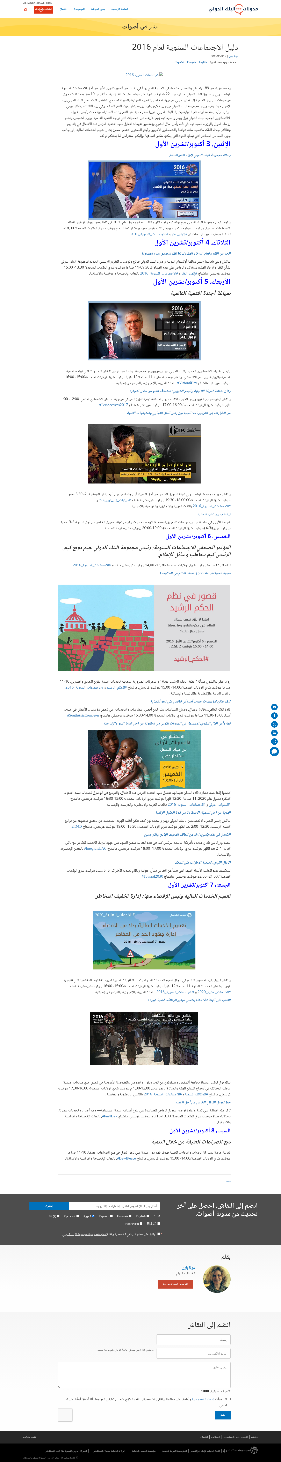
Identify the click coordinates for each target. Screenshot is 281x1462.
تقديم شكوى (29, 1437)
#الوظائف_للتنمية (196, 1095)
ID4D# (76, 827)
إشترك (48, 1206)
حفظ (223, 1415)
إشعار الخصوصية (203, 1399)
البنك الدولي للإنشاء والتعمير (205, 1451)
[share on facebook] (274, 715)
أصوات (130, 27)
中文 (52, 1216)
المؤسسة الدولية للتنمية (174, 1451)
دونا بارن (233, 56)
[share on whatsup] (274, 741)
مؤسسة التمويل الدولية (144, 1451)
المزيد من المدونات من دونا (175, 1284)
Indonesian (132, 1224)
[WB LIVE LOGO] (43, 10)
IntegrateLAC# (95, 849)
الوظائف (215, 1437)
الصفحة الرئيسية (120, 10)
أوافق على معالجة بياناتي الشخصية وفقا (109, 1234)
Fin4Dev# (109, 1117)
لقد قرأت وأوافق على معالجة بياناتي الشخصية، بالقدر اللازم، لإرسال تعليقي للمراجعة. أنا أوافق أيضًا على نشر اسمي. (145, 1403)
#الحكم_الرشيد (117, 688)
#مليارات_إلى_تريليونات (114, 500)
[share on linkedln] (274, 733)
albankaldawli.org (37, 3)
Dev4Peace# (126, 1159)
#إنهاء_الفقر (179, 234)
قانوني (254, 1437)
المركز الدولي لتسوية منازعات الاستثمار (66, 1451)
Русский (69, 1216)
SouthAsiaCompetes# (83, 716)
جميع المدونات (98, 10)
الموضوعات (79, 10)
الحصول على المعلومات (235, 1437)
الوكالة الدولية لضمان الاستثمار (109, 1451)
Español (179, 62)
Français (191, 62)
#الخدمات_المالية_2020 (214, 992)
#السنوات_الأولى (220, 805)
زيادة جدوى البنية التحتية (214, 514)
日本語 (152, 1224)
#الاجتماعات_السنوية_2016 (149, 234)
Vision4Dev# (187, 383)
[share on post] (274, 724)
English (203, 62)
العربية (213, 62)
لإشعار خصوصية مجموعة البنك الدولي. (85, 1234)
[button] (25, 10)
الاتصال (63, 10)
